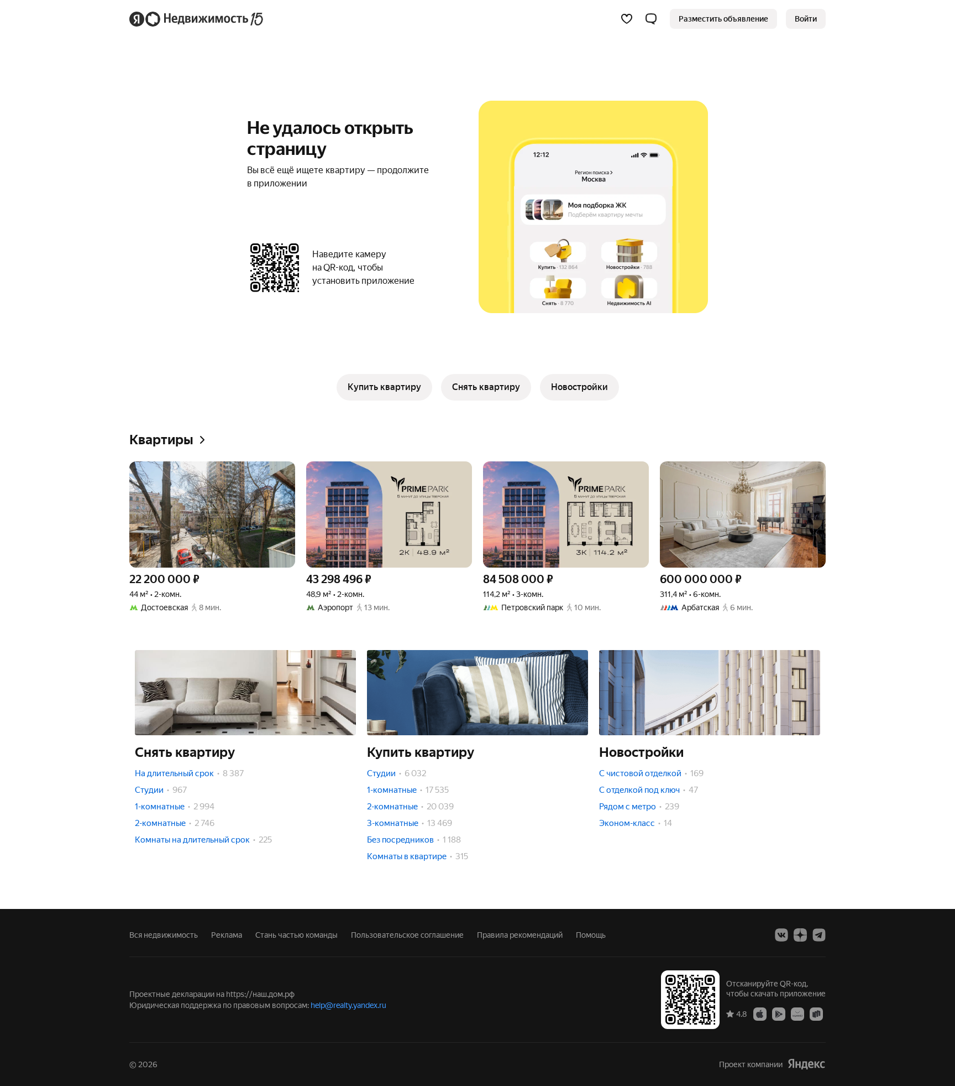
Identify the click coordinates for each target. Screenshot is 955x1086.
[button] (651, 19)
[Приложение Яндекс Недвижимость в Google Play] (778, 1013)
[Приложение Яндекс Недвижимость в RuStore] (816, 1013)
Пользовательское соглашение (407, 935)
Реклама (226, 935)
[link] (806, 19)
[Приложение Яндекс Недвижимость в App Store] (760, 1013)
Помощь (591, 935)
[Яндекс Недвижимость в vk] (781, 935)
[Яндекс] (806, 1064)
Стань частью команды (296, 935)
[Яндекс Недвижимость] (197, 19)
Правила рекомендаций (520, 935)
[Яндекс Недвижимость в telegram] (819, 935)
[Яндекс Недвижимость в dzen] (800, 935)
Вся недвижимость (163, 935)
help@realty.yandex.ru (348, 1005)
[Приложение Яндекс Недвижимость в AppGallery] (797, 1013)
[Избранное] (627, 19)
